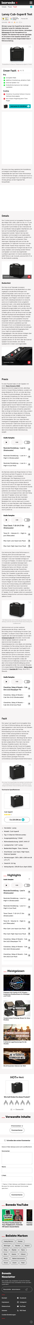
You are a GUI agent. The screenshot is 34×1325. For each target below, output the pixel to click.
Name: (4, 1167)
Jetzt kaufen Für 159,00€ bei (18, 106)
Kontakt (4, 1298)
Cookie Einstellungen (9, 1314)
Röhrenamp (6, 32)
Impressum (5, 1302)
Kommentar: (6, 1151)
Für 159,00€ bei (15, 820)
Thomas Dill (24, 18)
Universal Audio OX (8, 638)
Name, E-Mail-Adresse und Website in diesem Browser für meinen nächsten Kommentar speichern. (17, 1186)
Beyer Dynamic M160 (13, 386)
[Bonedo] (10, 2)
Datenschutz (6, 1306)
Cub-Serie (28, 34)
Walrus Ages (28, 667)
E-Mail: (4, 1175)
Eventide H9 (14, 669)
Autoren (4, 1310)
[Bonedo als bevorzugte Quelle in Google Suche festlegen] (15, 18)
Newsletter (11, 1289)
